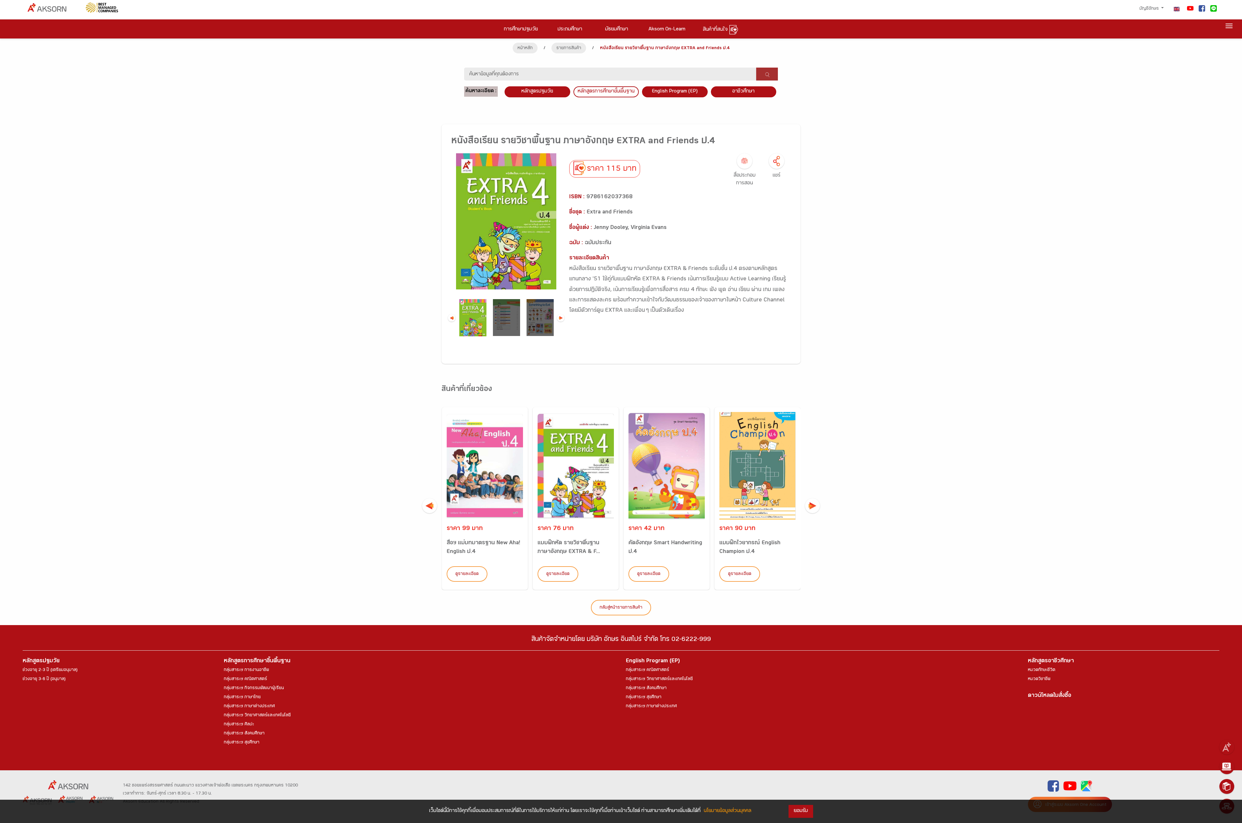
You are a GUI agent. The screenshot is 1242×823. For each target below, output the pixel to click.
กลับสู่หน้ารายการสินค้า (621, 608)
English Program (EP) (675, 92)
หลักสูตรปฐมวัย (41, 661)
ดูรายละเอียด (467, 574)
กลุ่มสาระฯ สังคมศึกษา (244, 734)
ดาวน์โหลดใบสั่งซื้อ (1049, 696)
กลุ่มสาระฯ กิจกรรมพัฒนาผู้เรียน (254, 688)
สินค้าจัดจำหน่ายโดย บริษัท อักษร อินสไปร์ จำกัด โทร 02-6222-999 (621, 640)
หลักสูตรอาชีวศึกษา (1051, 661)
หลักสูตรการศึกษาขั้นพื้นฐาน (606, 92)
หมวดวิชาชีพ (1039, 679)
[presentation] (429, 505)
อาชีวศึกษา (743, 92)
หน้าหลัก (525, 48)
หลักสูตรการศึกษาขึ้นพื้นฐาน (257, 661)
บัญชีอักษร (1149, 9)
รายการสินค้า (568, 48)
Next (560, 317)
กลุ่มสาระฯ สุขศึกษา (241, 743)
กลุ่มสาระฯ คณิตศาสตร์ (245, 679)
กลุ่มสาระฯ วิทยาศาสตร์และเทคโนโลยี (257, 716)
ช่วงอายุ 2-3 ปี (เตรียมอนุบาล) (50, 670)
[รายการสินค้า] (1226, 786)
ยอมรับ (801, 811)
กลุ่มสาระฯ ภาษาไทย (242, 697)
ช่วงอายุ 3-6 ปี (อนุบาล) (44, 679)
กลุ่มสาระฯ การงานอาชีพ (246, 670)
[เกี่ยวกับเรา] (1226, 747)
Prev (451, 317)
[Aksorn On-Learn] (1226, 766)
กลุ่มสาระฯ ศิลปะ (239, 725)
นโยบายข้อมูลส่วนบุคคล (727, 811)
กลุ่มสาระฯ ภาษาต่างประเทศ (249, 707)
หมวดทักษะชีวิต (1041, 670)
